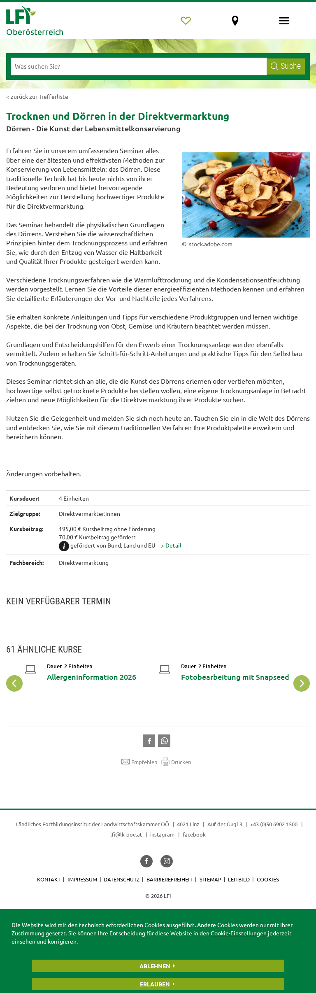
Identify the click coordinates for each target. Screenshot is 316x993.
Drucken (181, 761)
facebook (194, 834)
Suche (291, 66)
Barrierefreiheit (169, 879)
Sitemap (210, 879)
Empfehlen (144, 761)
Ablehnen (154, 966)
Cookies (268, 879)
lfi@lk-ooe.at (126, 834)
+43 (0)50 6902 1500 (273, 824)
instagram (162, 834)
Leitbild (239, 879)
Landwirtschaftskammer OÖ (135, 824)
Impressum (82, 879)
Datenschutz (121, 879)
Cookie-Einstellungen (239, 933)
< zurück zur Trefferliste (37, 96)
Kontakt (48, 879)
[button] (171, 545)
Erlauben (155, 984)
